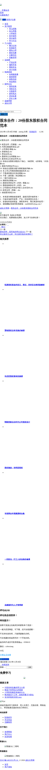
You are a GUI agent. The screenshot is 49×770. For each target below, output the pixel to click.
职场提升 (12, 48)
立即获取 (4, 659)
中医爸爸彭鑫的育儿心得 (15, 687)
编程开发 (12, 65)
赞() (2, 227)
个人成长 (8, 43)
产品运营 (12, 62)
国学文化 (8, 84)
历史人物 (12, 98)
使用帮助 (8, 732)
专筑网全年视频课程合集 (15, 513)
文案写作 (12, 55)
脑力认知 (12, 45)
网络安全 (12, 67)
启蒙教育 (8, 722)
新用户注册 (10, 20)
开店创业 (8, 720)
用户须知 (8, 767)
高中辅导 (12, 38)
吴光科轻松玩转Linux (13, 697)
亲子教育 (8, 26)
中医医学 (12, 91)
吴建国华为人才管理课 (14, 605)
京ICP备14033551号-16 (9, 760)
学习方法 (12, 41)
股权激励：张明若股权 (14, 468)
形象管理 (12, 57)
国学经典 (12, 86)
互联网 (7, 60)
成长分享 (8, 103)
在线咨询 (4, 665)
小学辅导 (12, 33)
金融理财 (8, 101)
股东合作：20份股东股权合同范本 (24, 208)
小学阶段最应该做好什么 (15, 692)
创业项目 (12, 82)
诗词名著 (12, 96)
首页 (6, 24)
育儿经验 (12, 29)
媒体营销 (12, 77)
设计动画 (12, 70)
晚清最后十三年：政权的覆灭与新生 (19, 695)
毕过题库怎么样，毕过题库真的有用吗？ (16, 234)
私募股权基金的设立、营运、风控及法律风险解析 (25, 285)
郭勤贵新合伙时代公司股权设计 (17, 422)
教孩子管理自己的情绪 (14, 690)
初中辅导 (12, 36)
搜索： (2, 667)
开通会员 (4, 10)
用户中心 (8, 734)
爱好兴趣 (12, 53)
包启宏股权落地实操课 (14, 376)
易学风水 (12, 94)
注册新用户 (4, 15)
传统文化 (12, 89)
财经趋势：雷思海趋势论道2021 (13, 232)
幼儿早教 (12, 31)
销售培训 (12, 79)
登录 (2, 13)
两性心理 (12, 50)
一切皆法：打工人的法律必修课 (17, 559)
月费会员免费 (5, 655)
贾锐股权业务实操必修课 (15, 330)
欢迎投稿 (8, 737)
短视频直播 (13, 74)
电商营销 (8, 72)
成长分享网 (4, 208)
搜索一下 (4, 114)
